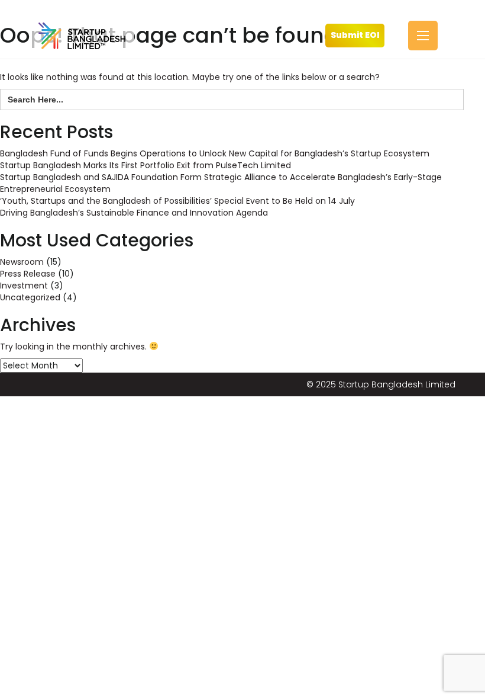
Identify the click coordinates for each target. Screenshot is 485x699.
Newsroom (22, 262)
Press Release (28, 274)
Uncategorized (30, 297)
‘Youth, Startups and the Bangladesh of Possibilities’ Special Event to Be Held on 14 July (177, 201)
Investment (24, 285)
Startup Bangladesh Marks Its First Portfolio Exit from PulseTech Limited (145, 165)
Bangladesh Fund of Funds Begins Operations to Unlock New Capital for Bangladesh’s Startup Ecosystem (214, 153)
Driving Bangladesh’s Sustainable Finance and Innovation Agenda (134, 213)
